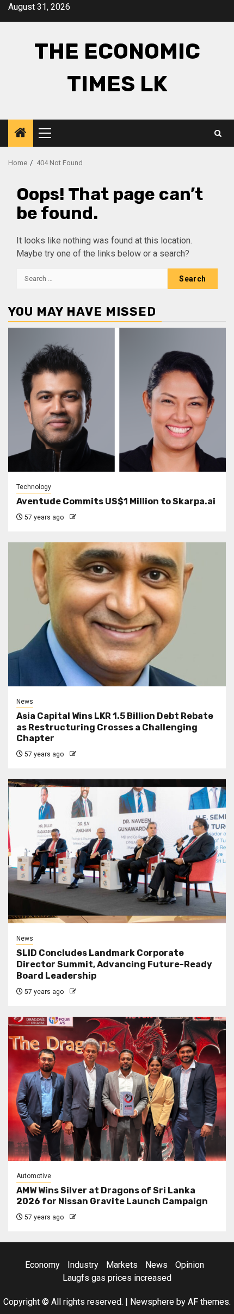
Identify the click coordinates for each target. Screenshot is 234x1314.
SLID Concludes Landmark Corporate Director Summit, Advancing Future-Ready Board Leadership (114, 964)
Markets (122, 1265)
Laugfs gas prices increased (117, 1278)
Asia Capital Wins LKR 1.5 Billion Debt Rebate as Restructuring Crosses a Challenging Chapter (114, 727)
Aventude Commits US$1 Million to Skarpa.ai (115, 501)
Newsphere (152, 1302)
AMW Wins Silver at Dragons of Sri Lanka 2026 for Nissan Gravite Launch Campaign (112, 1196)
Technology (33, 487)
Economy (42, 1265)
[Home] (21, 133)
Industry (82, 1265)
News (24, 701)
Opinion (189, 1265)
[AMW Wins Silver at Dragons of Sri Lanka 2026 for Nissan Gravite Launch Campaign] (117, 1089)
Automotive (33, 1176)
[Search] (218, 133)
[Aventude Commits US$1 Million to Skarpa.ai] (117, 400)
